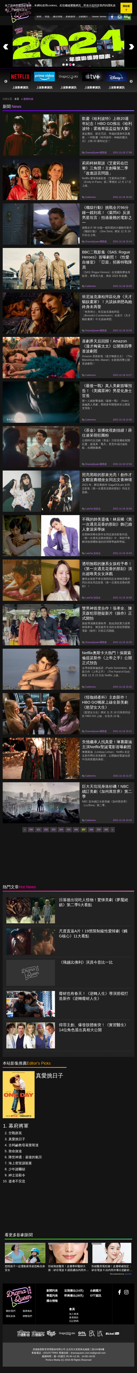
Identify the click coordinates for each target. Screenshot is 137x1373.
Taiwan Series (99, 16)
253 (53, 829)
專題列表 (52, 1295)
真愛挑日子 (17, 1139)
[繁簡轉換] (127, 16)
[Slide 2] (67, 64)
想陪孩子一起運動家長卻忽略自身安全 (25, 1268)
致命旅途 (15, 1151)
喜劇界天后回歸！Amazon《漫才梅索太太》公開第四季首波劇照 (107, 346)
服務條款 (27, 1311)
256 (76, 829)
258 (91, 829)
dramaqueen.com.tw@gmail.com (88, 1352)
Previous (6, 81)
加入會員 (74, 1314)
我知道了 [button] (126, 8)
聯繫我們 (27, 1316)
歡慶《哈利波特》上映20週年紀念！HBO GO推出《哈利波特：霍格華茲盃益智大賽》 (107, 123)
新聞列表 (52, 1290)
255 (68, 829)
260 (106, 829)
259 (98, 829)
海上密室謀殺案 (20, 1163)
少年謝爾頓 (17, 1169)
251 (38, 829)
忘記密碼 (74, 1321)
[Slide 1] (63, 64)
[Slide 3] (70, 64)
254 (61, 829)
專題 (47, 16)
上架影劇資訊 (20, 87)
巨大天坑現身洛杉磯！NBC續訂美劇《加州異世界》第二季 (107, 791)
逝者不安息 (17, 1181)
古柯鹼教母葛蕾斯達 (24, 1145)
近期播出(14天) (74, 1290)
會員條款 (74, 1317)
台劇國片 (83, 16)
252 (46, 829)
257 (83, 829)
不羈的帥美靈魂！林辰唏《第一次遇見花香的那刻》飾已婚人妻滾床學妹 (107, 524)
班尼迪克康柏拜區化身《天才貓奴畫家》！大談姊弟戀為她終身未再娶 (107, 302)
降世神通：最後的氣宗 (25, 1157)
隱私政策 (10, 1316)
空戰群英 (15, 1133)
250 (31, 829)
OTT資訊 (95, 1295)
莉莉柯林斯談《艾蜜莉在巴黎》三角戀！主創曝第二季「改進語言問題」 (105, 168)
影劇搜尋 (70, 16)
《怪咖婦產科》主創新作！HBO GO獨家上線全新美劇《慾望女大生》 (105, 702)
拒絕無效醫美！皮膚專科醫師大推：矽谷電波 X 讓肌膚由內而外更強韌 (68, 1268)
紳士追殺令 (17, 1175)
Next (131, 81)
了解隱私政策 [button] (19, 10)
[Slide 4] (73, 64)
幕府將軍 (19, 1126)
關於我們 (10, 1311)
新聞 (39, 16)
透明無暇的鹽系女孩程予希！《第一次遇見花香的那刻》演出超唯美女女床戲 (107, 569)
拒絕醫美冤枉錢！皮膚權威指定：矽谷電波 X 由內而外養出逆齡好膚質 (112, 1268)
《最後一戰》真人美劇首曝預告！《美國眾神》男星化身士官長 (107, 391)
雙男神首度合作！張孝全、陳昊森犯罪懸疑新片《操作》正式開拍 (107, 613)
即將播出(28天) (74, 1295)
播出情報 (57, 16)
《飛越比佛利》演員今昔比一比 (86, 962)
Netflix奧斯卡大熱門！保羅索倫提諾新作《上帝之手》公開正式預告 (107, 658)
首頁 (16, 99)
